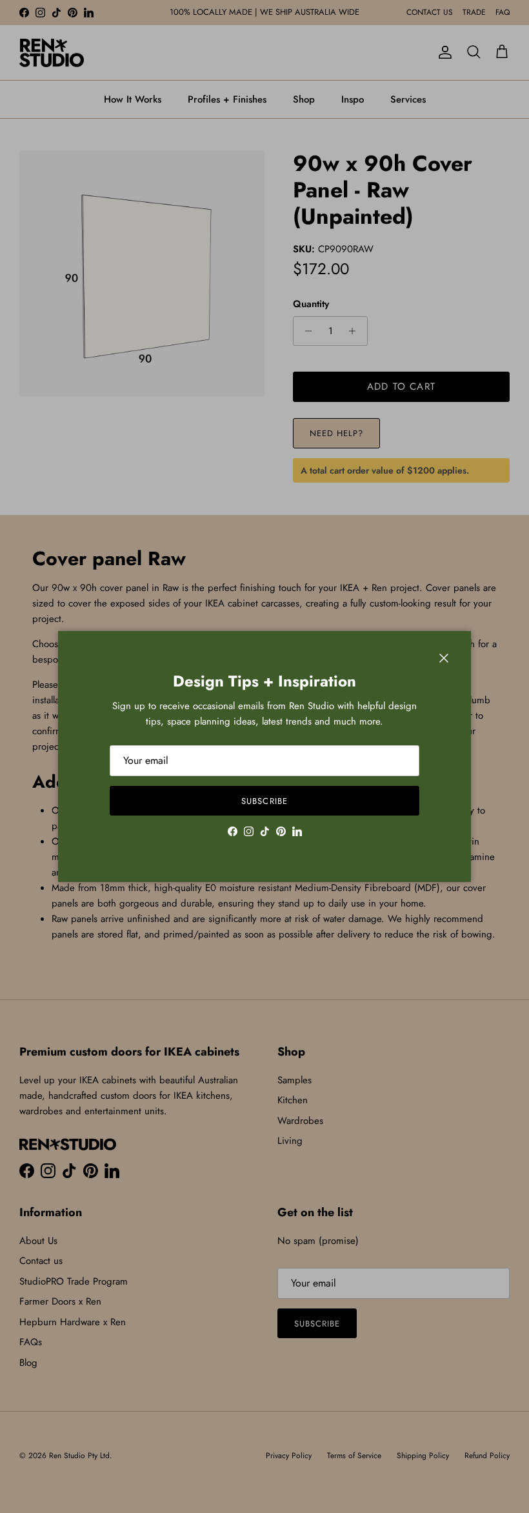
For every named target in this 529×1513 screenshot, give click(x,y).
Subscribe (264, 801)
